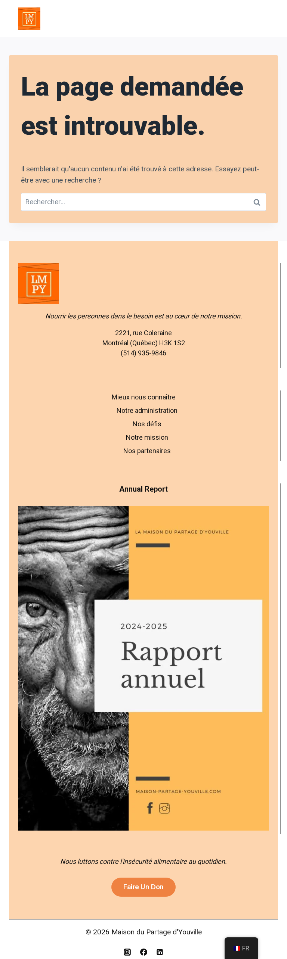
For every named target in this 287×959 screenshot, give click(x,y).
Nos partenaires (147, 451)
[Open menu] (260, 18)
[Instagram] (127, 952)
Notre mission (147, 437)
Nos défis (147, 424)
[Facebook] (143, 952)
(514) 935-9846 (143, 353)
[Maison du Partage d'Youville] (29, 18)
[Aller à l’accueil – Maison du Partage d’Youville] (143, 283)
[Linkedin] (160, 952)
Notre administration (147, 410)
